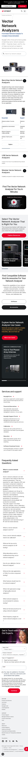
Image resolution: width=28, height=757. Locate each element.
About (3, 723)
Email (4, 666)
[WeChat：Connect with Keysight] (17, 741)
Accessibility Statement (8, 751)
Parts (3, 720)
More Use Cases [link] (9, 337)
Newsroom (4, 725)
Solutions (4, 704)
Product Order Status (6, 718)
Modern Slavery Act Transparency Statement (11, 732)
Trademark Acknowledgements (10, 749)
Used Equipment (5, 707)
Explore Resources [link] (14, 235)
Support (4, 713)
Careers (3, 734)
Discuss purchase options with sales (14, 662)
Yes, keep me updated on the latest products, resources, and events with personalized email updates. (15, 673)
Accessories (14, 307)
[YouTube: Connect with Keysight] (13, 741)
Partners (3, 709)
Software (14, 301)
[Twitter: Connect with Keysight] (10, 741)
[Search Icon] (22, 11)
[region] (14, 243)
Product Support (5, 714)
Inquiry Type (6, 647)
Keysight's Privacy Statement (12, 686)
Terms (10, 747)
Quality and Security (6, 729)
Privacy (21, 746)
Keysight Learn (5, 705)
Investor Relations (6, 727)
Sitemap (5, 747)
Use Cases (4, 702)
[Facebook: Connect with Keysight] (3, 741)
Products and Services (7, 700)
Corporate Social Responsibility (9, 731)
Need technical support (11, 660)
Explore (10, 144)
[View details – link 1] (7, 11)
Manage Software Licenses (8, 716)
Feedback (21, 749)
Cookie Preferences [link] (19, 751)
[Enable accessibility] (2, 754)
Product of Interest (7, 652)
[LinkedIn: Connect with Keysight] (6, 741)
